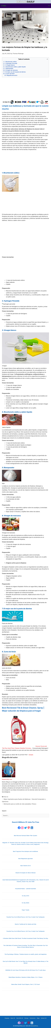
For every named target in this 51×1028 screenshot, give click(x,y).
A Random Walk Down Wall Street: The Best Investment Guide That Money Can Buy (25, 938)
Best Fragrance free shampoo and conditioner (25, 851)
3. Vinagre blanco (10, 65)
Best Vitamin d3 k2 (25, 865)
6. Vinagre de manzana (11, 70)
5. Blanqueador (9, 68)
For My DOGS (25, 903)
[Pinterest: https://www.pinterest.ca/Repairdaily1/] (28, 827)
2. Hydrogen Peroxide (11, 63)
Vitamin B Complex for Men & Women (25, 872)
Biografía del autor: (12, 75)
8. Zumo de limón (10, 73)
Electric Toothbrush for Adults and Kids (25, 924)
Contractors (33, 1018)
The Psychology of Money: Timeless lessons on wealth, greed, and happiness (26, 954)
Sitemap (26, 1018)
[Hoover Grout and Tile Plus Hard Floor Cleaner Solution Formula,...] (19, 746)
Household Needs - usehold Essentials (25, 888)
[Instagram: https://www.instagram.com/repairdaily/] (22, 827)
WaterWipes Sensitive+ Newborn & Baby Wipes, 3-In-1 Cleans (25, 977)
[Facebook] (19, 827)
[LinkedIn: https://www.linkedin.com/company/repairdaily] (31, 827)
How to (6, 797)
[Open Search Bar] (49, 5)
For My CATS (25, 895)
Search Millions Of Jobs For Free (25, 822)
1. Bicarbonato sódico (10, 61)
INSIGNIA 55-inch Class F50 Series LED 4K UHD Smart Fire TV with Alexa (25, 970)
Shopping (7, 1018)
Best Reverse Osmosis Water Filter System (25, 835)
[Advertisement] (25, 88)
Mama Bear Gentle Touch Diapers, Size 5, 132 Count (25, 984)
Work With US (19, 1018)
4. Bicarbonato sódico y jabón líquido (15, 66)
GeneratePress (34, 1025)
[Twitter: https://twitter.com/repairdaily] (25, 827)
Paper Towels (25, 910)
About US (12, 1018)
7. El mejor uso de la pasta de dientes (15, 72)
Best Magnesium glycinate (25, 858)
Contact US (43, 1018)
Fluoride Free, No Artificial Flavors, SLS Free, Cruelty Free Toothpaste (25, 917)
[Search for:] (25, 815)
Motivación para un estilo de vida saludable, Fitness (20, 804)
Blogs (38, 1018)
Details (31, 755)
